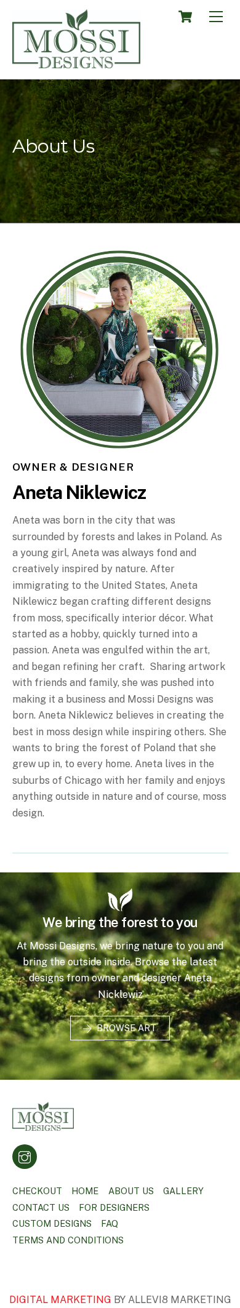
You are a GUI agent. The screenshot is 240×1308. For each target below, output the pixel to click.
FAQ (109, 1223)
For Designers (114, 1207)
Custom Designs (52, 1223)
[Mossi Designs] (76, 63)
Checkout (37, 1191)
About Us (131, 1191)
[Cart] (185, 16)
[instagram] (24, 1155)
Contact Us (41, 1207)
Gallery (183, 1191)
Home (84, 1191)
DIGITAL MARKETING (61, 1300)
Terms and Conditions (68, 1240)
